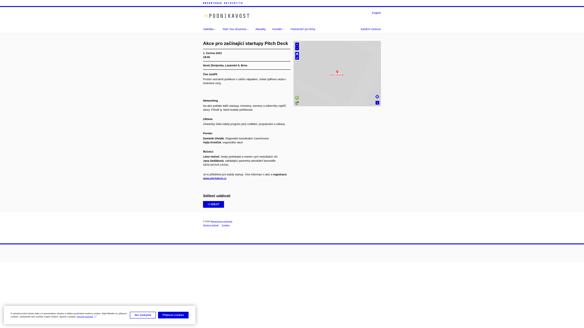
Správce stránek (211, 225)
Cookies (226, 225)
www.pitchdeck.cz (214, 178)
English (376, 12)
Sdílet (215, 204)
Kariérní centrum (371, 29)
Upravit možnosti (85, 316)
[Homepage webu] (226, 16)
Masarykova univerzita (221, 221)
